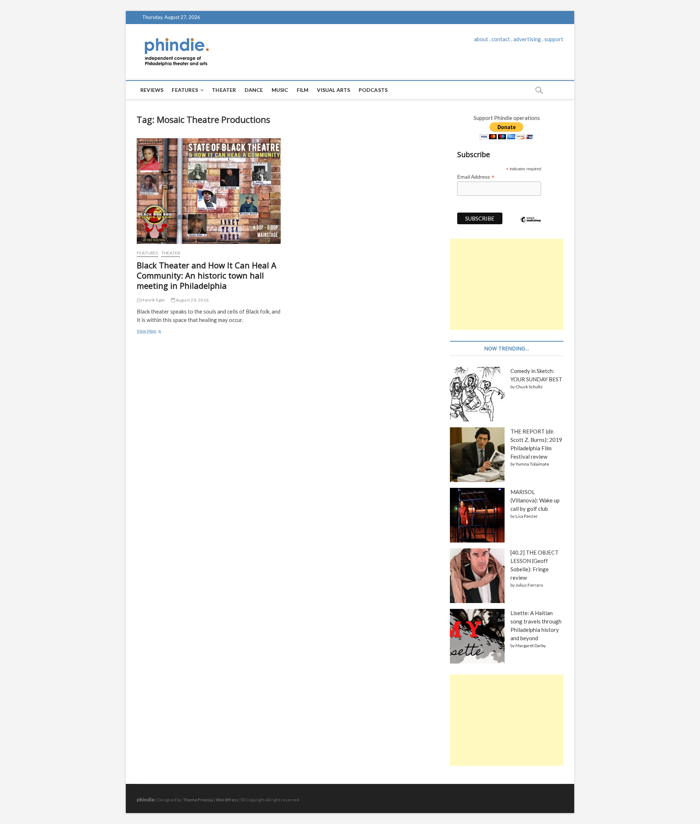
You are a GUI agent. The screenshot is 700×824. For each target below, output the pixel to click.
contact (500, 39)
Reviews (151, 90)
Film (303, 90)
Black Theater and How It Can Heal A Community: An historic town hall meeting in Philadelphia (206, 275)
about (481, 39)
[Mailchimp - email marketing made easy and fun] (530, 225)
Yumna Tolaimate (532, 464)
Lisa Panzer (527, 516)
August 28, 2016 (192, 300)
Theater (224, 90)
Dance (254, 90)
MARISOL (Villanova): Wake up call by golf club (535, 500)
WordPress (227, 799)
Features (185, 90)
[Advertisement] (506, 284)
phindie (146, 799)
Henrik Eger (152, 300)
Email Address (475, 177)
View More (148, 331)
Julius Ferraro (529, 585)
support (553, 39)
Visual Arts (333, 90)
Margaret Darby (531, 645)
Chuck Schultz (529, 386)
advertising (527, 39)
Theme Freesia (198, 799)
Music (280, 90)
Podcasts (373, 90)
